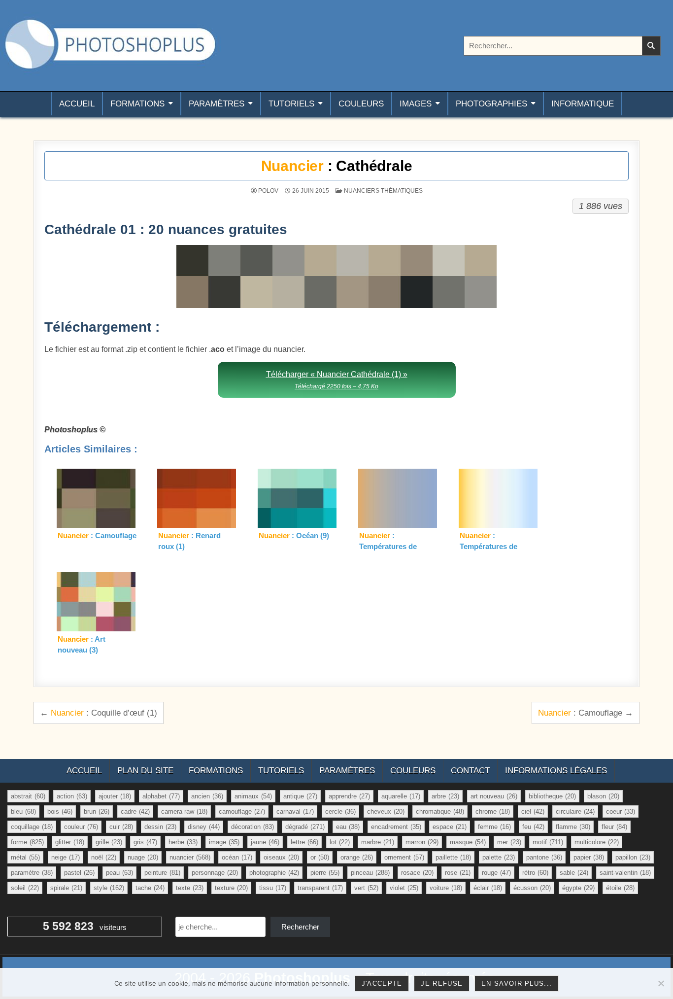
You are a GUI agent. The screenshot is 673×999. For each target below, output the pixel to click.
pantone (544, 857)
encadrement (396, 826)
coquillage (32, 826)
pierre (324, 872)
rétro (535, 872)
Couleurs (361, 103)
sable (574, 872)
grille (109, 842)
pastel (79, 872)
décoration (252, 826)
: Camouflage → (585, 712)
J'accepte (382, 983)
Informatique (582, 103)
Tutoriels (291, 103)
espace (450, 826)
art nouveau (494, 796)
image (224, 842)
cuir (121, 826)
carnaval (295, 811)
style (109, 888)
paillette (453, 857)
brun (96, 811)
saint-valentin (625, 872)
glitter (69, 842)
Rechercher (300, 927)
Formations (137, 103)
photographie (274, 872)
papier (588, 857)
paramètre (32, 872)
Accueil (77, 103)
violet (404, 888)
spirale (66, 888)
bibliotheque (552, 796)
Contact (470, 770)
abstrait (28, 796)
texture (231, 888)
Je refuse (442, 983)
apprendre (349, 796)
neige (65, 857)
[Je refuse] (661, 983)
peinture (162, 872)
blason (603, 796)
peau (119, 872)
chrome (492, 811)
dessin (160, 826)
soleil (25, 888)
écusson (532, 888)
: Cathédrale (336, 166)
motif (548, 842)
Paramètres (216, 103)
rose (458, 872)
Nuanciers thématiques (383, 190)
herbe (183, 842)
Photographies (491, 103)
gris (145, 842)
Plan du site (145, 770)
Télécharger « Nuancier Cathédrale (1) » (336, 379)
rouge (496, 872)
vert (366, 888)
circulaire (575, 811)
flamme (573, 826)
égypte (578, 888)
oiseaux (281, 857)
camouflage (242, 811)
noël (103, 857)
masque (468, 842)
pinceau (370, 872)
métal (25, 857)
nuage (143, 857)
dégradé (305, 826)
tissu (272, 888)
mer (509, 842)
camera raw (184, 811)
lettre (304, 842)
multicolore (596, 842)
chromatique (440, 811)
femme (494, 826)
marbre (377, 842)
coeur (620, 811)
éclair (487, 888)
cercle (340, 811)
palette (498, 857)
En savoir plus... (516, 983)
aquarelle (400, 796)
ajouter (115, 796)
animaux (253, 796)
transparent (320, 888)
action (72, 796)
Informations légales (556, 770)
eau (348, 826)
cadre (135, 811)
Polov (268, 191)
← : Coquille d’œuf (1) (98, 712)
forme (27, 842)
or (319, 857)
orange (356, 857)
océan (237, 857)
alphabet (161, 796)
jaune (265, 842)
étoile (620, 888)
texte (189, 888)
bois (59, 811)
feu (533, 826)
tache (150, 888)
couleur (81, 826)
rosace (417, 872)
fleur (614, 826)
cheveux (385, 811)
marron (421, 842)
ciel (532, 811)
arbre (445, 796)
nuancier (189, 857)
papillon (632, 857)
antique (300, 796)
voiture (446, 888)
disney (204, 826)
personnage (215, 872)
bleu (23, 811)
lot (340, 842)
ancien (207, 796)
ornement (404, 857)
